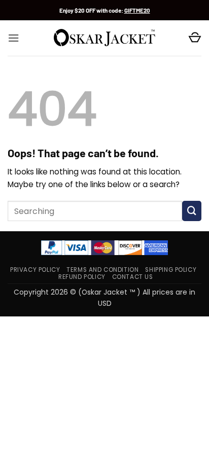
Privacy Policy (35, 270)
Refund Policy (82, 277)
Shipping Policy (170, 270)
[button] (13, 38)
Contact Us (132, 277)
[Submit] (191, 211)
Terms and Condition (102, 270)
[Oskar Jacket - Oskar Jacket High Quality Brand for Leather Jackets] (104, 38)
